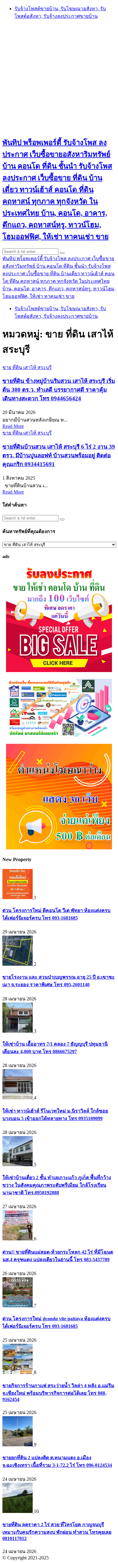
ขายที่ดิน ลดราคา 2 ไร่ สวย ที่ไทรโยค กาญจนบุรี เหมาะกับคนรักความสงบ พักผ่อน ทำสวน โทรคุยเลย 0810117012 (56, 1531)
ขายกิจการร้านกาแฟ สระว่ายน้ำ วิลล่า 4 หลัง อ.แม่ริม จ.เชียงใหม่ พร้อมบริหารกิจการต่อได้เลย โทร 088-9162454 (58, 1392)
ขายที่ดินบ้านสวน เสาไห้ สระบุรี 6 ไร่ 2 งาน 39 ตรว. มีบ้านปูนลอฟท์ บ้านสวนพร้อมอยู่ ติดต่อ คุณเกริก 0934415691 (58, 455)
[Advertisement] (59, 78)
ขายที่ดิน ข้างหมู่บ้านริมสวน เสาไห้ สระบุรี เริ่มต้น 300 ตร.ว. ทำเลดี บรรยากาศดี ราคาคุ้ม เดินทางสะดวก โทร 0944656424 (58, 390)
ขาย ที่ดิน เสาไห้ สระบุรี (27, 367)
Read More (13, 426)
